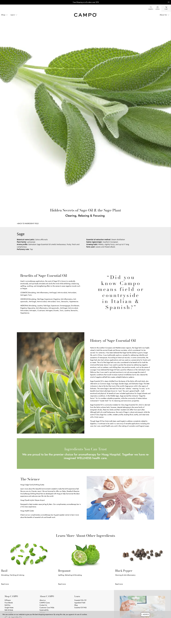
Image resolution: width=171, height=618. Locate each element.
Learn (13, 15)
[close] (169, 2)
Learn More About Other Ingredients (85, 535)
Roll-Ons (7, 605)
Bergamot (64, 571)
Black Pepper (123, 571)
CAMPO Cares (45, 602)
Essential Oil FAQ (80, 607)
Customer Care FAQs (47, 607)
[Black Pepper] (142, 554)
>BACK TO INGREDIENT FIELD (28, 223)
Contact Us (43, 605)
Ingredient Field (79, 602)
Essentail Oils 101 (80, 600)
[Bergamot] (85, 554)
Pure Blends (9, 602)
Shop (3, 15)
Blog (76, 605)
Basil (4, 571)
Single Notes (9, 607)
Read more (5, 584)
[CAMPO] (85, 15)
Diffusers (8, 600)
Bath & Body (9, 610)
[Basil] (28, 554)
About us (43, 600)
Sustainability (44, 610)
